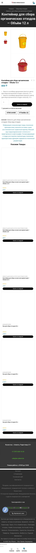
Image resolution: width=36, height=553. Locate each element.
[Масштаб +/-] (0, 544)
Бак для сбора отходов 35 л (10, 422)
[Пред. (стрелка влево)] (0, 546)
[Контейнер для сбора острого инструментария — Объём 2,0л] (18, 212)
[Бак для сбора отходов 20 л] (18, 308)
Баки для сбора (7, 324)
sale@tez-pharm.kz (18, 458)
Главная (11, 9)
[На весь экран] (2, 544)
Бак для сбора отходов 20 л (10, 326)
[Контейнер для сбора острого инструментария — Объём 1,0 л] (18, 164)
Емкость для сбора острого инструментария (15, 180)
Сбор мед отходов (21, 9)
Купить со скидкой (22, 104)
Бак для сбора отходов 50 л (10, 374)
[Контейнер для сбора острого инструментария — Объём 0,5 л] (18, 260)
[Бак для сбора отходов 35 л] (18, 404)
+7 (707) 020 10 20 (18, 451)
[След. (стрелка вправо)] (2, 546)
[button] (33, 3)
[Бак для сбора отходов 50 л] (18, 356)
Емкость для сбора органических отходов (19, 11)
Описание (11, 113)
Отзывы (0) (23, 113)
